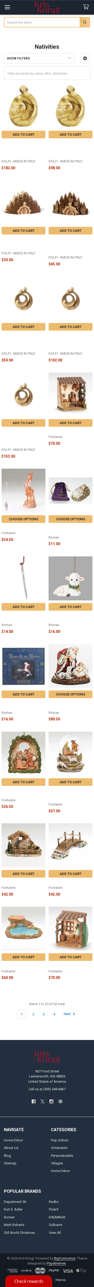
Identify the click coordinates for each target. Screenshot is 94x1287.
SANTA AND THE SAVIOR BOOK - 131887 (21, 705)
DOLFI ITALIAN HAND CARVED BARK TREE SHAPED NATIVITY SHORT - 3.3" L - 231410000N (69, 245)
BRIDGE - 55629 (61, 882)
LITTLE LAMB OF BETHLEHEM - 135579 (66, 617)
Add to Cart (23, 134)
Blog (7, 1156)
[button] (85, 58)
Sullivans (55, 1225)
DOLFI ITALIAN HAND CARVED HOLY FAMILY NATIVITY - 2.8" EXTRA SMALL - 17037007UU (19, 341)
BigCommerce (64, 1258)
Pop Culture (59, 1140)
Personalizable (62, 1156)
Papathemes (56, 1263)
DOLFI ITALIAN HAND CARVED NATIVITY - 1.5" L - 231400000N (23, 243)
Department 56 (15, 1202)
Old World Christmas (19, 1233)
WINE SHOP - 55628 (64, 431)
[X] (42, 1101)
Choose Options (23, 519)
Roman (9, 1217)
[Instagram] (51, 1101)
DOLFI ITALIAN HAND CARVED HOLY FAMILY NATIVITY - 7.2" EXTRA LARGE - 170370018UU (19, 437)
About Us (11, 1148)
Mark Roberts (14, 1225)
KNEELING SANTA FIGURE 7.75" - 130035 (69, 705)
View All (55, 1233)
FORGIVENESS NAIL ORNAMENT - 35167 (17, 617)
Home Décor (13, 1140)
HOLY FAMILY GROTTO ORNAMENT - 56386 (19, 792)
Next (67, 1014)
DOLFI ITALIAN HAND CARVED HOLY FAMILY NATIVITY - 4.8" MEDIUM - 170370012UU (69, 341)
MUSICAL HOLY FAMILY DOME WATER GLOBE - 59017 (67, 794)
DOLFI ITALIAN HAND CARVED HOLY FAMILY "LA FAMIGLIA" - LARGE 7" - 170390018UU (22, 149)
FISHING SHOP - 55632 (67, 965)
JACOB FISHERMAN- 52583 (23, 527)
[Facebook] (33, 1101)
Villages (57, 1163)
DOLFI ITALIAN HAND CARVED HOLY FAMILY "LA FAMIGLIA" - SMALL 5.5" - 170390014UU (69, 149)
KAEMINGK (57, 1217)
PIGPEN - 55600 (14, 882)
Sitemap (10, 1163)
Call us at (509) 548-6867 (47, 1089)
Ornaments (59, 1148)
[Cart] (87, 7)
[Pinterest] (60, 1101)
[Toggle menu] (7, 7)
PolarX (53, 1209)
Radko (54, 1202)
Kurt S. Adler (13, 1209)
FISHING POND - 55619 (20, 965)
